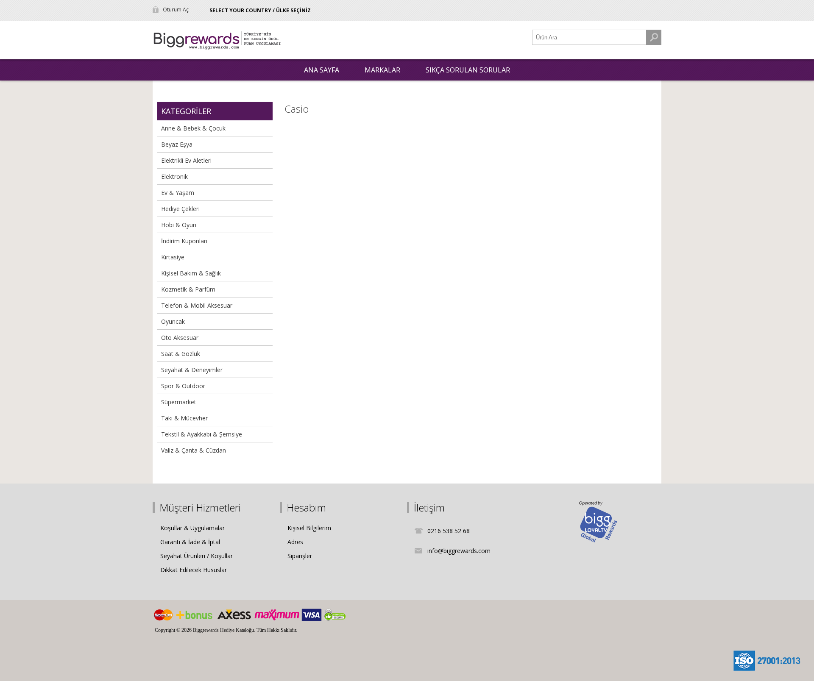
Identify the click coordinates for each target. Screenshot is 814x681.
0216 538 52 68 (448, 531)
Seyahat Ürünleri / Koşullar (196, 556)
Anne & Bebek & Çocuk (193, 128)
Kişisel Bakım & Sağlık (191, 273)
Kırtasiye (172, 257)
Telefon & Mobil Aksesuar (196, 305)
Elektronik (174, 176)
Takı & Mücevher (184, 418)
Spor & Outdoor (183, 386)
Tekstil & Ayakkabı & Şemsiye (201, 434)
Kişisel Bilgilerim (309, 528)
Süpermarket (178, 402)
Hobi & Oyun (178, 225)
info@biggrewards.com (459, 551)
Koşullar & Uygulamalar (192, 528)
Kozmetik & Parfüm (188, 289)
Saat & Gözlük (180, 354)
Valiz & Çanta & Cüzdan (193, 450)
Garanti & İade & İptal (190, 542)
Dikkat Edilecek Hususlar (193, 570)
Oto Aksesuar (179, 338)
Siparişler (299, 556)
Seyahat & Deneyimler (192, 370)
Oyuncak (173, 321)
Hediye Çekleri (180, 209)
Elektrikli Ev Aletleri (186, 160)
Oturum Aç (176, 9)
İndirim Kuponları (184, 241)
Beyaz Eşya (176, 144)
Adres (295, 542)
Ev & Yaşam (177, 193)
